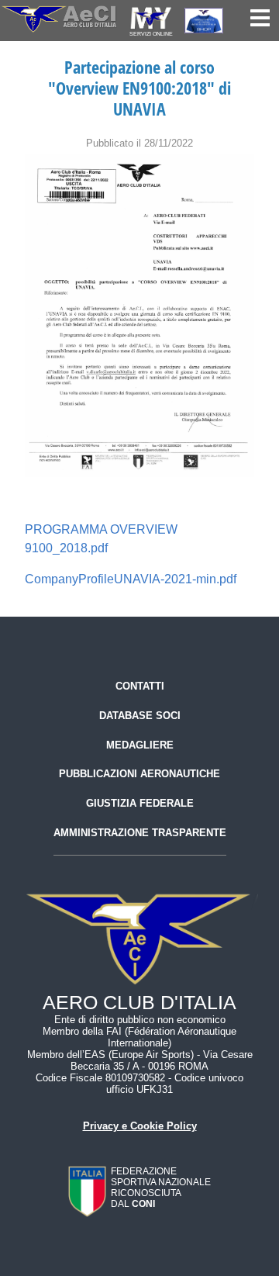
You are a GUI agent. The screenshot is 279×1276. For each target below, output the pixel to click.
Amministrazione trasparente (139, 833)
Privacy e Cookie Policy (140, 1126)
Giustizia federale (140, 803)
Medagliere (140, 745)
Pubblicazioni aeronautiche (139, 774)
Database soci (140, 715)
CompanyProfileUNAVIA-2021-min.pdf (130, 579)
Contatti (139, 686)
